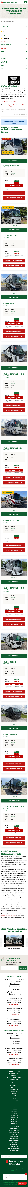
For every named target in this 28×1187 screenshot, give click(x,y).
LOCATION (4, 62)
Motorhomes (7, 109)
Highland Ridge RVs (14, 1126)
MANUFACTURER (6, 45)
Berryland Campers (14, 1075)
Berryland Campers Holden (14, 1077)
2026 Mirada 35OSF (11, 236)
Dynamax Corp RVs (14, 1113)
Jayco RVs (14, 1134)
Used (3, 111)
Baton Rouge (14, 1089)
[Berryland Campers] (9, 2)
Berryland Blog (14, 1079)
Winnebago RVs (14, 1107)
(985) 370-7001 (15, 990)
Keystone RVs (14, 1117)
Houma (14, 1093)
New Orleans (14, 1087)
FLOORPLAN (4, 58)
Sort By (19, 114)
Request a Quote (14, 185)
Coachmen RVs (14, 1101)
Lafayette (14, 1091)
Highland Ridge (12, 105)
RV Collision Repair (15, 986)
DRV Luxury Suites (14, 1150)
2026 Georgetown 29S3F (12, 449)
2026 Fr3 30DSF (9, 663)
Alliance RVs (14, 1123)
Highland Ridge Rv (21, 109)
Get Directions (15, 984)
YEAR (2, 69)
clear (26, 38)
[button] (1, 942)
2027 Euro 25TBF (10, 735)
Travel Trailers (11, 107)
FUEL (2, 65)
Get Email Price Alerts (13, 198)
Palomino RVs (14, 1115)
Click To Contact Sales (13, 193)
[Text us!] (22, 1184)
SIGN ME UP (23, 968)
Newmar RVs (14, 1109)
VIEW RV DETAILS (13, 161)
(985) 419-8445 (14, 994)
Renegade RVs (14, 1136)
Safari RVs (14, 1121)
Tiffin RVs (14, 1142)
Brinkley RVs (14, 1119)
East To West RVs (14, 1130)
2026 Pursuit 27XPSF (11, 166)
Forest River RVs (14, 1103)
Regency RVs (14, 1138)
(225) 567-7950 (15, 1044)
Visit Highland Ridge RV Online (9, 102)
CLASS (3, 35)
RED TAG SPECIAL (7, 152)
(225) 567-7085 (15, 1042)
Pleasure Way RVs (14, 1132)
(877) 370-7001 (13, 992)
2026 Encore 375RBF (11, 521)
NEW (4, 29)
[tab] (14, 26)
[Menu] (25, 2)
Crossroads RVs (14, 1144)
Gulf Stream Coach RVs (14, 1148)
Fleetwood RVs (14, 1111)
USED (4, 31)
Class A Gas (6, 38)
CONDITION (4, 26)
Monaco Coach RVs (14, 1140)
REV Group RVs (14, 1128)
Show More (3, 41)
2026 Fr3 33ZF (9, 304)
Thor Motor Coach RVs (14, 1105)
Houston (14, 1095)
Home (2, 109)
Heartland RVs (14, 1146)
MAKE (3, 52)
